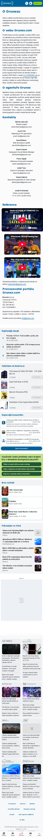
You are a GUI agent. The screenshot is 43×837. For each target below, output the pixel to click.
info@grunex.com (28, 318)
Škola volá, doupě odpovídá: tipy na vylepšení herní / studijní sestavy (11, 677)
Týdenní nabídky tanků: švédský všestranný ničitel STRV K (10, 737)
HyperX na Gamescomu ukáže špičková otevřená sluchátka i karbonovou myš (31, 666)
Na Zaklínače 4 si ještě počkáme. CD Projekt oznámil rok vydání (9, 669)
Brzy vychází (8, 482)
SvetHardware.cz (8, 544)
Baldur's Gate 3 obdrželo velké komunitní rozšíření (10, 714)
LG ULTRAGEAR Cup (30, 75)
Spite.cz (5, 561)
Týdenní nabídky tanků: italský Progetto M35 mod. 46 (10, 754)
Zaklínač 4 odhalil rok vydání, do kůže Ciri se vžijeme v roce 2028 (30, 754)
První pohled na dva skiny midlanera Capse (31, 700)
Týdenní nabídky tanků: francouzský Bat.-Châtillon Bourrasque (10, 746)
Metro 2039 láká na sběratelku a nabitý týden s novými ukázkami (18, 549)
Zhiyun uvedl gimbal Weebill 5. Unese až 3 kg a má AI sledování (31, 786)
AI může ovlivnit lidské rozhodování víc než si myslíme (30, 675)
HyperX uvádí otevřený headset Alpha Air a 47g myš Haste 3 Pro (11, 786)
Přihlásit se (37, 3)
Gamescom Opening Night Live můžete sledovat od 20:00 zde (18, 532)
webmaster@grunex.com (17, 284)
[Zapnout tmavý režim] (30, 3)
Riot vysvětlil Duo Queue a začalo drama (31, 714)
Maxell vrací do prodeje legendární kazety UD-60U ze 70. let (31, 658)
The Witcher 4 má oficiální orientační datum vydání (17, 567)
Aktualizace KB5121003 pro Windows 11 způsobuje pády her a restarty (17, 540)
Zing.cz (5, 535)
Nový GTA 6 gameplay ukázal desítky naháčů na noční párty (17, 558)
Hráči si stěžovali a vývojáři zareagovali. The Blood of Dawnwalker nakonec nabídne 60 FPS (11, 659)
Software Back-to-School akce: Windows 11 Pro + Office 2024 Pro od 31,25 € (31, 795)
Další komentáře (21, 448)
